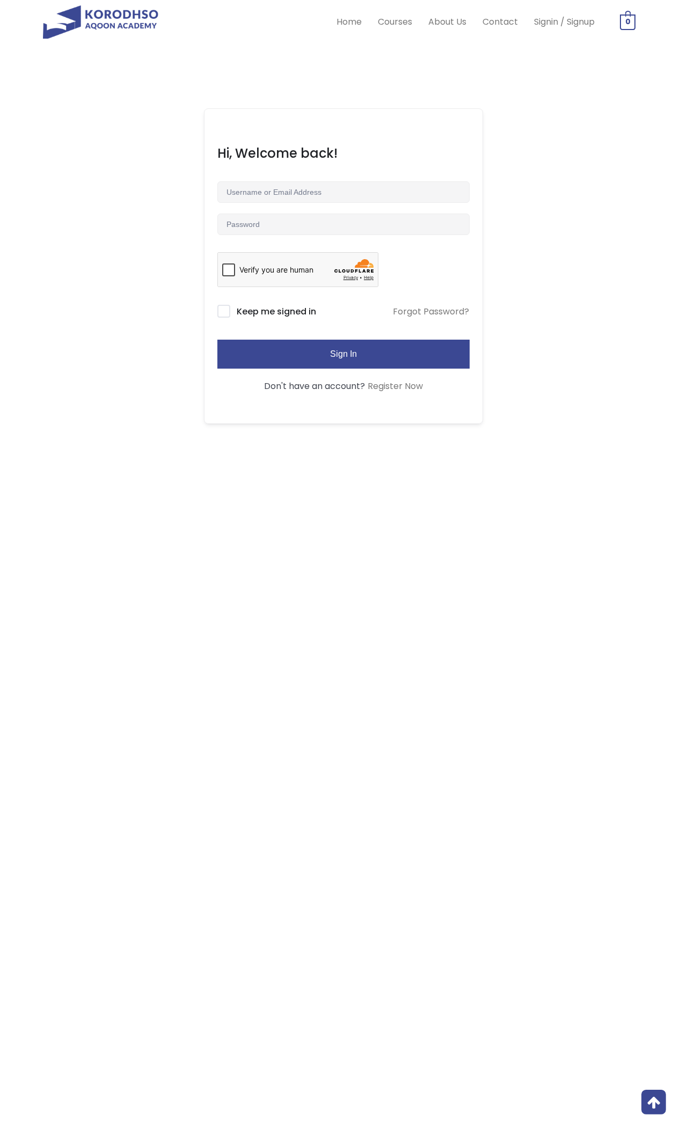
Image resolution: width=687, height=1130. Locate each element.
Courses (395, 22)
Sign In (343, 353)
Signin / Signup (564, 22)
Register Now (395, 386)
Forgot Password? (431, 311)
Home (349, 22)
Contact (500, 22)
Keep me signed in (276, 311)
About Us (447, 22)
